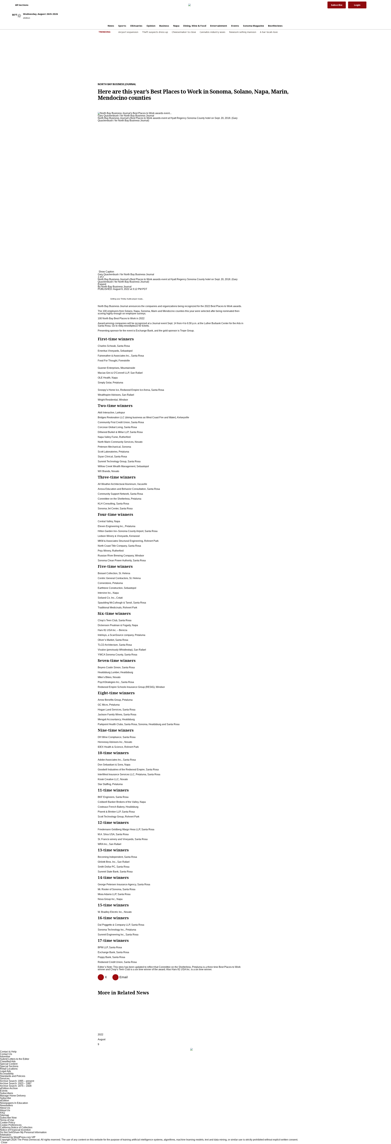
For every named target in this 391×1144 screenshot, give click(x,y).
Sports (122, 25)
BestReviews (275, 25)
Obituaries (136, 25)
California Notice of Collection (16, 1127)
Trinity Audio (126, 299)
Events (235, 25)
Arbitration (5, 1134)
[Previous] (99, 111)
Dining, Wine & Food (194, 25)
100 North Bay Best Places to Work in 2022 (121, 318)
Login (357, 4)
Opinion (150, 25)
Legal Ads (5, 1071)
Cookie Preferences (11, 1125)
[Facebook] (99, 977)
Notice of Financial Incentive (15, 1130)
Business (164, 25)
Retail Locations (9, 1068)
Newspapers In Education (14, 1103)
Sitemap (4, 1115)
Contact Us (6, 1054)
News (111, 25)
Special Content (8, 1064)
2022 (100, 1034)
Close (4, 1142)
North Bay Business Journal (117, 84)
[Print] (114, 977)
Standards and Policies (12, 1076)
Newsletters (6, 1105)
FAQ (2, 1112)
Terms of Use (7, 1120)
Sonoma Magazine (253, 25)
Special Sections (9, 1066)
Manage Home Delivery (13, 1095)
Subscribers (6, 1093)
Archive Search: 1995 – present (17, 1081)
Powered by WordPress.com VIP (17, 1137)
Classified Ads (8, 1061)
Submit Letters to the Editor (14, 1059)
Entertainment (218, 25)
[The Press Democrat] (193, 5)
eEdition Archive (9, 1088)
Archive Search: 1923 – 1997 (15, 1083)
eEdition (4, 1100)
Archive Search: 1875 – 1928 (15, 1086)
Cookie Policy (7, 1122)
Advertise (5, 1056)
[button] (20, 5)
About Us (5, 1108)
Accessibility (7, 1073)
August (101, 1039)
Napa (176, 25)
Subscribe (336, 4)
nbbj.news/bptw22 (128, 325)
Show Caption (106, 271)
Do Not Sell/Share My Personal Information (23, 1132)
